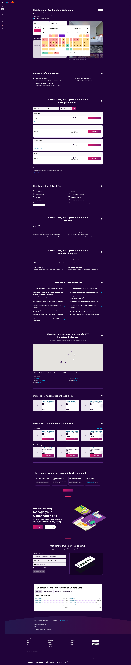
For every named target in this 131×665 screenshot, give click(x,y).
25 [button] (60, 45)
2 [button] (53, 35)
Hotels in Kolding (72, 602)
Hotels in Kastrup (38, 598)
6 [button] (43, 39)
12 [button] (63, 39)
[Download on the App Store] (95, 644)
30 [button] (53, 49)
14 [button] (46, 42)
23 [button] (53, 45)
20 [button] (43, 45)
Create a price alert (90, 482)
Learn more (67, 167)
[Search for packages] (2, 15)
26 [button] (63, 45)
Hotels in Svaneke (39, 607)
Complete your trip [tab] (67, 591)
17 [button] (56, 42)
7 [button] (77, 39)
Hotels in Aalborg (39, 600)
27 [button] (43, 49)
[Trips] (2, 21)
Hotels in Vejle (38, 604)
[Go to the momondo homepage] (9, 2)
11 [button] (67, 42)
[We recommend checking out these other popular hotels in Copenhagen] (102, 396)
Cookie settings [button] (36, 172)
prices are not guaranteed (63, 620)
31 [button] (87, 49)
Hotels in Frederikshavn (73, 606)
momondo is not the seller (41, 624)
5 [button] (63, 35)
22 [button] (50, 45)
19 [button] (63, 42)
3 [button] (56, 35)
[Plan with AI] (2, 17)
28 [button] (46, 49)
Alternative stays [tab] (48, 591)
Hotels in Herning (72, 604)
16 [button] (53, 42)
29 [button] (50, 49)
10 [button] (56, 39)
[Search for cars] (2, 12)
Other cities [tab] (38, 591)
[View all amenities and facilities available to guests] (102, 186)
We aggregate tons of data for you (43, 626)
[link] (48, 439)
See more (99, 428)
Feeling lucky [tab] (58, 591)
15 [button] (50, 42)
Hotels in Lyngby (72, 607)
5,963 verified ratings (44, 18)
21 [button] (46, 45)
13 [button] (43, 42)
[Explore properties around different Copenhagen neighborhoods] (102, 423)
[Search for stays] (2, 9)
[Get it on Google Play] (95, 641)
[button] (2, 2)
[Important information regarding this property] (102, 252)
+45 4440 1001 (36, 16)
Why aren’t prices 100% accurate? (42, 629)
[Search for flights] (2, 6)
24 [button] (56, 45)
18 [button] (60, 42)
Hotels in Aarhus (71, 598)
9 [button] (53, 39)
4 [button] (67, 39)
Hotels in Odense (72, 600)
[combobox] (51, 557)
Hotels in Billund (38, 602)
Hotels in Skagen (38, 606)
